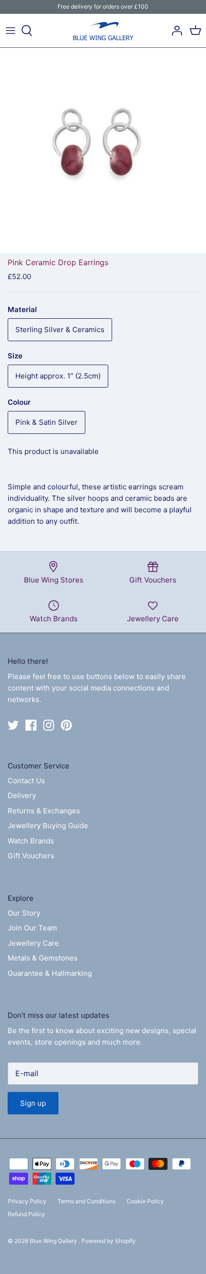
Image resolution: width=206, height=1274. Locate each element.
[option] (103, 150)
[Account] (174, 30)
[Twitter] (13, 725)
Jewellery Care (33, 943)
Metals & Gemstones (43, 957)
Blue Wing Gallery (54, 1240)
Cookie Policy (145, 1201)
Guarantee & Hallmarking (50, 973)
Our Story (24, 913)
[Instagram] (48, 725)
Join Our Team (32, 927)
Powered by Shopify (108, 1240)
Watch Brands (31, 840)
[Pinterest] (66, 725)
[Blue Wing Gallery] (103, 31)
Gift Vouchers (31, 855)
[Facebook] (30, 725)
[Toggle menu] (10, 30)
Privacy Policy (27, 1201)
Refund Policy (26, 1214)
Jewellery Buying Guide (48, 825)
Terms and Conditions (86, 1201)
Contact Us (26, 780)
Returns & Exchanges (44, 810)
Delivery (22, 795)
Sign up (33, 1103)
